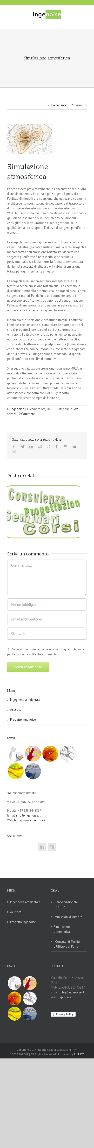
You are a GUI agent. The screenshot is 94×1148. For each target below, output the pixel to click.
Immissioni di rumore (68, 917)
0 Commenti (27, 414)
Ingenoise (17, 409)
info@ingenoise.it (28, 815)
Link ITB (79, 1054)
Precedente (59, 105)
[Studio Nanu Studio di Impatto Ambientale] (67, 753)
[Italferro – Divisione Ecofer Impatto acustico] (50, 753)
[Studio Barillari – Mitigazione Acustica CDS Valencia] (15, 753)
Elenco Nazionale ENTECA (66, 904)
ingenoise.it (66, 997)
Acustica (15, 710)
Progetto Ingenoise (23, 720)
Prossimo (77, 105)
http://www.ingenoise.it (30, 820)
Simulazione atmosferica (62, 929)
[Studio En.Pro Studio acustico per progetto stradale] (15, 771)
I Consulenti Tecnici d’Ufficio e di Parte (67, 944)
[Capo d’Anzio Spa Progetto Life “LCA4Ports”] (33, 771)
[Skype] (52, 847)
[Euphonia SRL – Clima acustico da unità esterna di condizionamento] (33, 753)
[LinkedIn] (42, 847)
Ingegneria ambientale (25, 700)
